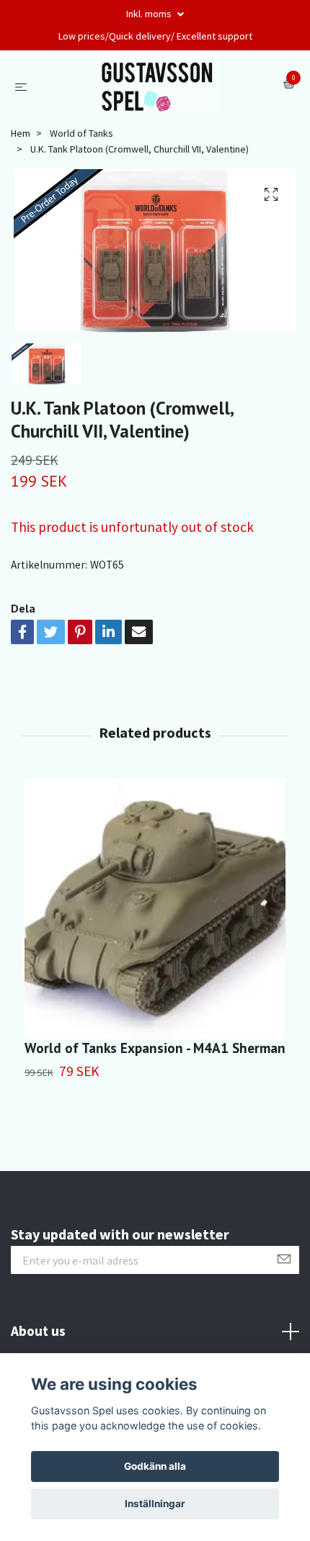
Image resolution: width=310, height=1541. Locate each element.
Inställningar (155, 1503)
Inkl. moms (150, 13)
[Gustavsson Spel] (158, 85)
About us (38, 1330)
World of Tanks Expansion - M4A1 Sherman (155, 1048)
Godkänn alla (155, 1466)
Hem (20, 133)
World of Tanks (81, 133)
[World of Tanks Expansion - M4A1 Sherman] (155, 909)
